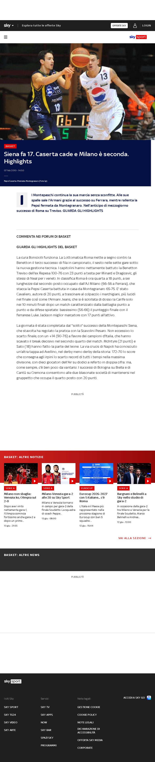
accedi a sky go (134, 697)
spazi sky (47, 737)
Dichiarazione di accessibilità (89, 730)
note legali (85, 722)
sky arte (10, 730)
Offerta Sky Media (90, 740)
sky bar (46, 730)
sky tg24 (10, 714)
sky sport (11, 707)
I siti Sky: (9, 698)
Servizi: (45, 698)
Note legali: (84, 698)
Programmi (49, 745)
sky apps (47, 714)
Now (44, 722)
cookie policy (87, 714)
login (146, 25)
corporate (85, 747)
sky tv (45, 707)
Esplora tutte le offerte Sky (41, 25)
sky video (10, 722)
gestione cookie (89, 707)
